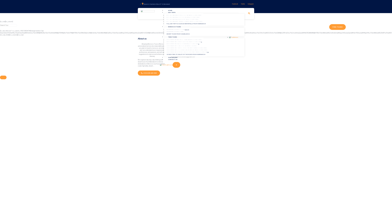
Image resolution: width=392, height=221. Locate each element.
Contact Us (172, 59)
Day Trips (171, 12)
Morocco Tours (174, 27)
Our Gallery (173, 57)
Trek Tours (172, 37)
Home (170, 10)
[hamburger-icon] (241, 11)
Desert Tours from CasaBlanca (178, 34)
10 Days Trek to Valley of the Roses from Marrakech (186, 54)
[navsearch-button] (249, 14)
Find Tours (337, 27)
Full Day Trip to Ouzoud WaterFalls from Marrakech (186, 23)
